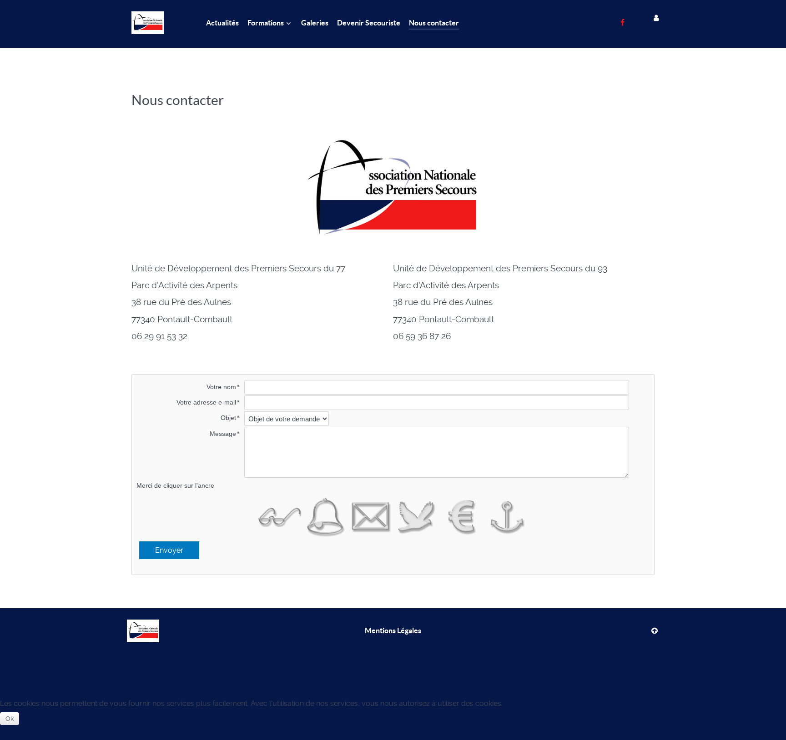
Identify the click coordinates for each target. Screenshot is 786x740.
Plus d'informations (393, 732)
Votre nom (221, 386)
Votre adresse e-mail (206, 402)
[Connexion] (657, 20)
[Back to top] (654, 630)
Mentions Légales (393, 630)
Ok (9, 718)
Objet (228, 417)
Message (223, 433)
